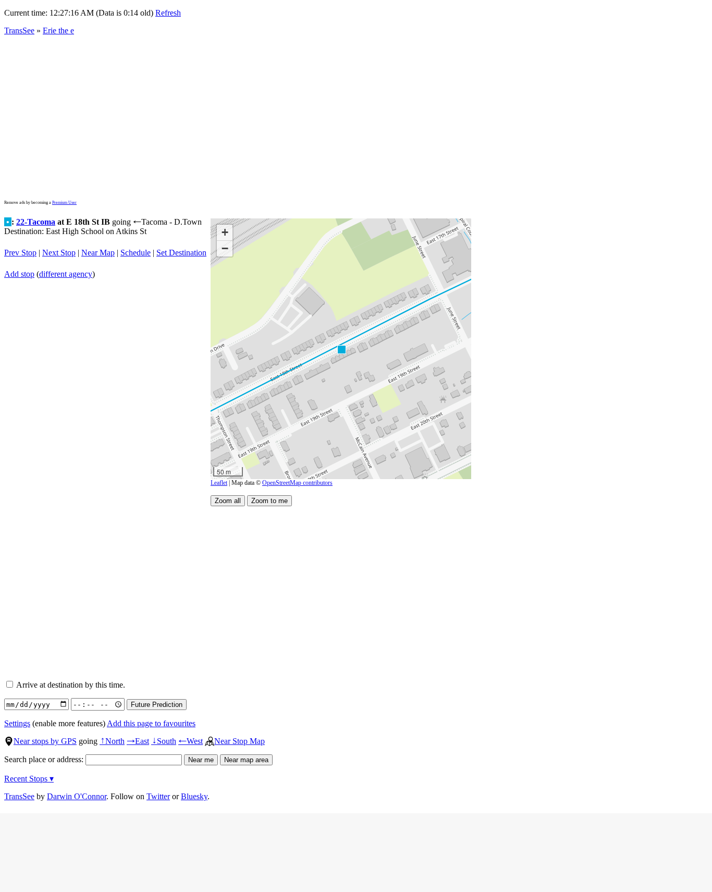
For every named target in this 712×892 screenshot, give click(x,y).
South (163, 741)
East (138, 741)
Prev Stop (20, 252)
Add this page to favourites (151, 723)
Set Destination (181, 252)
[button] (341, 349)
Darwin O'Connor (76, 796)
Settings (17, 723)
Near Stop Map (239, 741)
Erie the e (58, 30)
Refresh (168, 12)
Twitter (158, 796)
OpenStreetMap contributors (297, 482)
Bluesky (194, 796)
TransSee (19, 30)
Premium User (64, 202)
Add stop (19, 274)
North (112, 741)
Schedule (135, 252)
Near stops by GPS (45, 741)
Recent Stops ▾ (29, 778)
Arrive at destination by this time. (70, 684)
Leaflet (219, 482)
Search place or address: (44, 759)
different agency (65, 274)
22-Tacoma (35, 221)
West (190, 741)
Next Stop (59, 252)
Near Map (98, 252)
